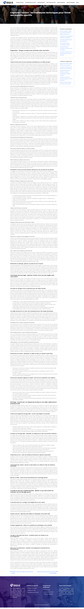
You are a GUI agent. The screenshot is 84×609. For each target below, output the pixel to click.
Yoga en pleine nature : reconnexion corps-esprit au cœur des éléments (66, 48)
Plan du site (42, 608)
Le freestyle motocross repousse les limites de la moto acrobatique (46, 572)
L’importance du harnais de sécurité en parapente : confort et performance (66, 79)
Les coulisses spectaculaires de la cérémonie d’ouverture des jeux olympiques (66, 53)
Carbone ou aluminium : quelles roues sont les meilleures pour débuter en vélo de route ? (65, 33)
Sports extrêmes (61, 2)
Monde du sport (20, 2)
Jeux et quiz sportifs (51, 2)
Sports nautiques (71, 2)
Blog (77, 2)
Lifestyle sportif (41, 2)
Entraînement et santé (30, 2)
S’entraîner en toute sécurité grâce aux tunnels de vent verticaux (22, 572)
